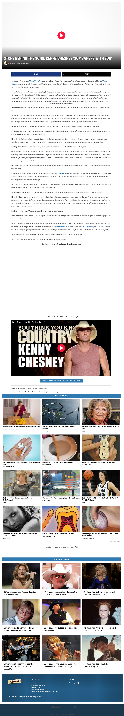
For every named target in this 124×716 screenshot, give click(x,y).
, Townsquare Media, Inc (24, 697)
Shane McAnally (35, 81)
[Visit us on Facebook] (71, 683)
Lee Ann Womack (63, 227)
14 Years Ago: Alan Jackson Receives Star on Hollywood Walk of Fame (60, 593)
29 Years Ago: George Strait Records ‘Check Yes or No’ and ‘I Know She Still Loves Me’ (19, 666)
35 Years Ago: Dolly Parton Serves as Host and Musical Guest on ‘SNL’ (101, 593)
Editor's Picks (24, 388)
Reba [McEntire (88, 227)
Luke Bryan (100, 227)
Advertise (34, 683)
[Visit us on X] (74, 683)
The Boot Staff (11, 63)
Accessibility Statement (38, 685)
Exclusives (35, 392)
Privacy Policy (35, 687)
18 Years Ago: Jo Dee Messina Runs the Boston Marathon (20, 593)
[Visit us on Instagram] (78, 683)
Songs (41, 392)
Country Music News (25, 392)
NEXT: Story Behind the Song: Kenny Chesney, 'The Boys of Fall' (61, 381)
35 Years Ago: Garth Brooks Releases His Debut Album (60, 629)
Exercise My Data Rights (38, 689)
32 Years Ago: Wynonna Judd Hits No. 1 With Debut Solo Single (100, 629)
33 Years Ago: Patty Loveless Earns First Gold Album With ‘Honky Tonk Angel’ (60, 665)
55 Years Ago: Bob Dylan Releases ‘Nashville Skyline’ (97, 665)
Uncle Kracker (62, 173)
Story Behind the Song (51, 392)
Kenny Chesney (32, 388)
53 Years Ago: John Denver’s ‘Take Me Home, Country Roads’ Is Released (19, 629)
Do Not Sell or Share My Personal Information (45, 691)
